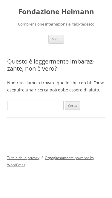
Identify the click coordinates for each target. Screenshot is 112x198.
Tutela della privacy (23, 157)
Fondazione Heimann (56, 11)
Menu (56, 39)
